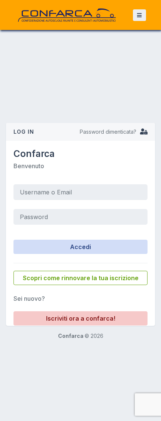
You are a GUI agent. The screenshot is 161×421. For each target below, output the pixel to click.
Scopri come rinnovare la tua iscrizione (81, 278)
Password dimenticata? (108, 131)
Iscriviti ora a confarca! (80, 318)
